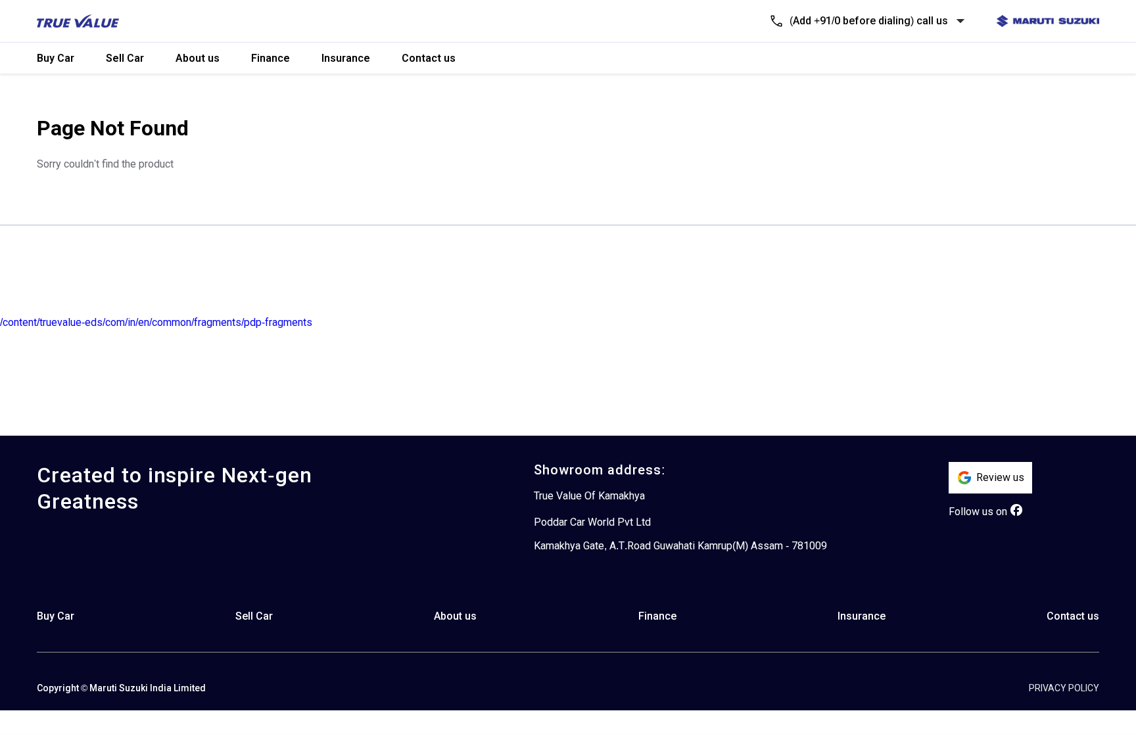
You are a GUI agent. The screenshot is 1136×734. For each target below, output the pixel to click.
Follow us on (978, 511)
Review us (1000, 477)
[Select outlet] (960, 21)
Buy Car (55, 58)
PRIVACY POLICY (1064, 688)
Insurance (345, 58)
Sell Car (125, 58)
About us (198, 58)
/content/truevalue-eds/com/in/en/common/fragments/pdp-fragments (156, 322)
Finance (270, 58)
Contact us (429, 58)
